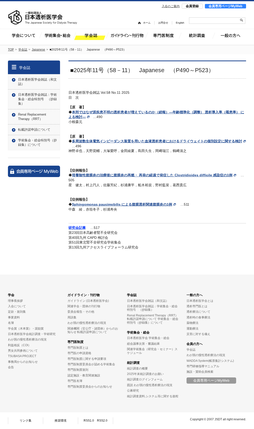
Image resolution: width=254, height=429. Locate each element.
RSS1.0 (89, 420)
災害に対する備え (198, 334)
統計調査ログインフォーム (145, 379)
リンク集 (26, 420)
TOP (11, 49)
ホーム (147, 22)
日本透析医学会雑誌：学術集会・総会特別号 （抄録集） (37, 99)
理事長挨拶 (15, 301)
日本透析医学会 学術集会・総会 (148, 338)
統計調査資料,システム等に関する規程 (152, 396)
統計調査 (133, 363)
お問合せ (163, 22)
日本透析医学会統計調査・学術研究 (32, 334)
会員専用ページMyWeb (225, 6)
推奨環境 (60, 420)
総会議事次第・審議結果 (143, 343)
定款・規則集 (17, 311)
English (180, 22)
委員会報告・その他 (80, 311)
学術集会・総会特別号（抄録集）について (37, 142)
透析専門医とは (197, 306)
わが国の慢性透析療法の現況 (27, 339)
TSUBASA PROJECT (22, 356)
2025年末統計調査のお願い (145, 374)
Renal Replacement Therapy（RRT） (32, 117)
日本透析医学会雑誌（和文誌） (37, 82)
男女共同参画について (23, 350)
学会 (11, 295)
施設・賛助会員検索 (200, 371)
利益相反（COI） (19, 345)
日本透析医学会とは (200, 301)
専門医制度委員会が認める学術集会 (91, 364)
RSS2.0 (102, 420)
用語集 (71, 317)
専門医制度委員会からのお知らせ (89, 386)
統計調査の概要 (137, 368)
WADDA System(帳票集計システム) (210, 361)
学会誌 (22, 49)
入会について (17, 306)
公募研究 (133, 390)
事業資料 (14, 317)
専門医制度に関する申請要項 (86, 359)
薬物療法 (192, 323)
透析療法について (198, 311)
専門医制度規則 (77, 369)
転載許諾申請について (34, 129)
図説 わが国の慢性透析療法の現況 (149, 385)
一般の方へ (195, 295)
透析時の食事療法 (198, 317)
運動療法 (192, 328)
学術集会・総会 (138, 332)
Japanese (38, 49)
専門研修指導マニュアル (203, 366)
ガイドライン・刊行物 (83, 295)
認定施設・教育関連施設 (83, 375)
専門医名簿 (74, 381)
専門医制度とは (77, 347)
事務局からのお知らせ (23, 362)
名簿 (11, 323)
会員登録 (192, 6)
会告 (11, 367)
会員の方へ (195, 344)
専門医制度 (75, 342)
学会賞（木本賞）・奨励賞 (26, 328)
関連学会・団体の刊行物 (83, 306)
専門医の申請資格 (79, 353)
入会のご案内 (171, 6)
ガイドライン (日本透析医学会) (88, 301)
